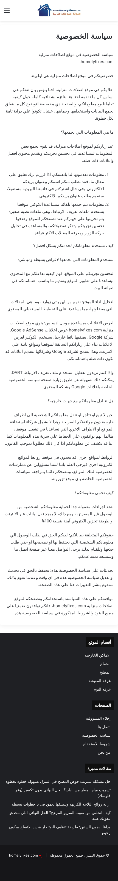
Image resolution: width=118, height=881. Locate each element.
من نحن (104, 752)
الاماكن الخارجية (98, 655)
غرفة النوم (102, 689)
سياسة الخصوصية (96, 735)
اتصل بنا (104, 727)
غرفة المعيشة (99, 681)
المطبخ (105, 672)
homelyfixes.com (23, 855)
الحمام (105, 664)
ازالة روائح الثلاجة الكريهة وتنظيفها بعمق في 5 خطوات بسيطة (61, 804)
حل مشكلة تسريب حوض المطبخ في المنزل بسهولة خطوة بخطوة (58, 781)
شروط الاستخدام (97, 744)
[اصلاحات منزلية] (59, 10)
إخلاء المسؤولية (98, 718)
